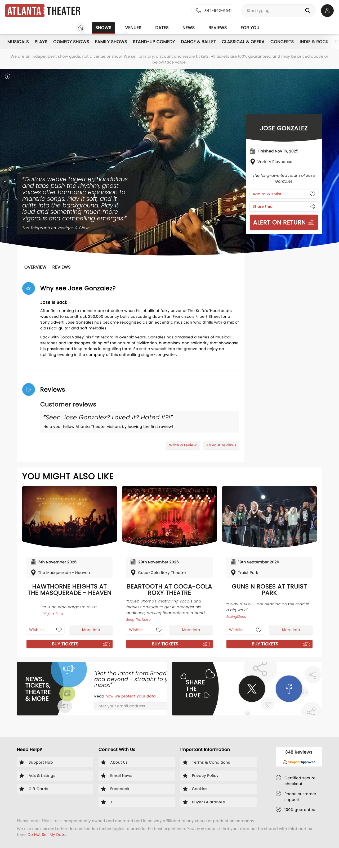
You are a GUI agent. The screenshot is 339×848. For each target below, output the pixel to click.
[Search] (309, 10)
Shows (103, 28)
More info (91, 629)
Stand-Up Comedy (154, 42)
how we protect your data (131, 696)
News (188, 28)
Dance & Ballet (198, 42)
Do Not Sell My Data (47, 834)
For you (250, 28)
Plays (41, 42)
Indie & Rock (314, 42)
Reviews (218, 28)
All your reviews (221, 445)
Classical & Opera (243, 42)
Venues (133, 28)
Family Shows (111, 42)
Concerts (282, 42)
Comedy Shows (71, 42)
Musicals (18, 42)
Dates (162, 28)
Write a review (183, 445)
